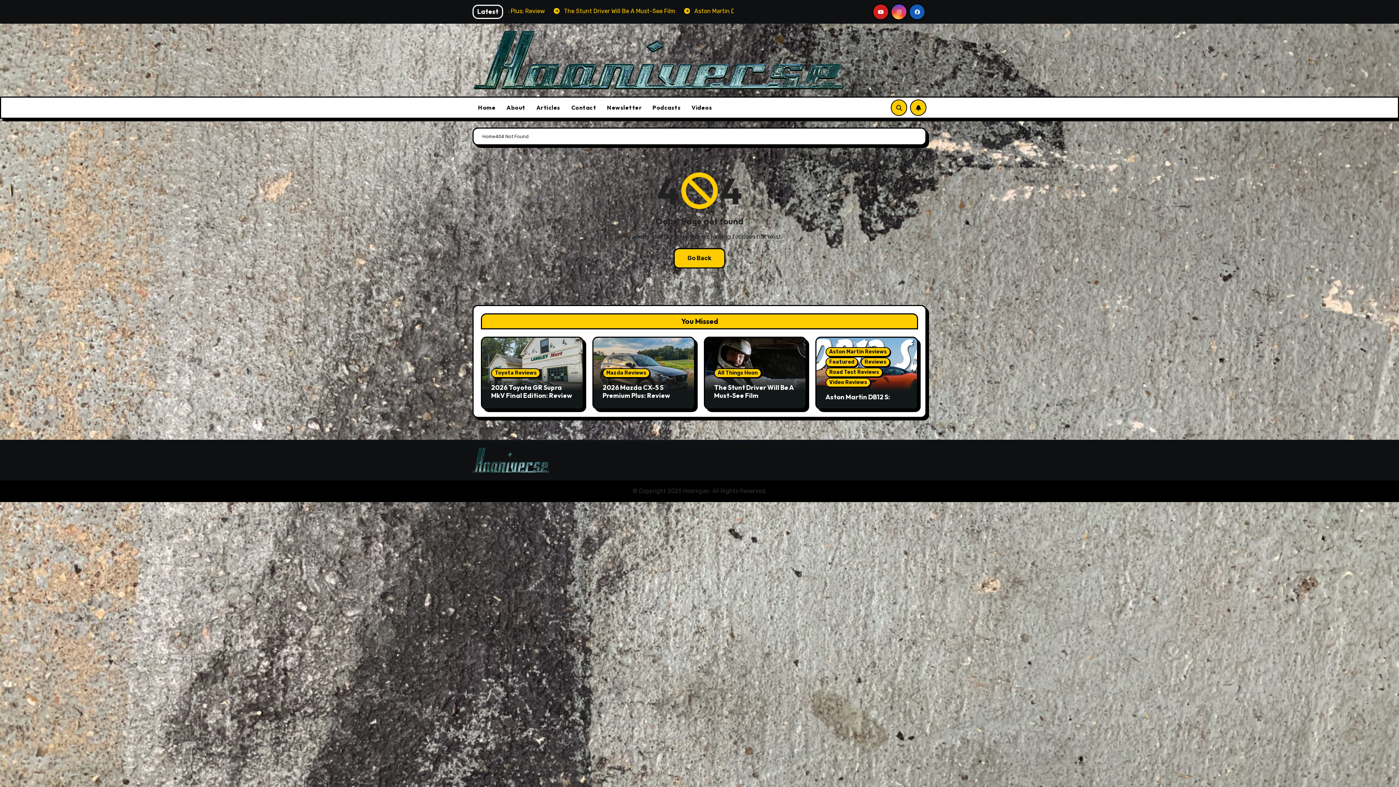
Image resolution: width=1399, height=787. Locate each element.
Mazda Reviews (626, 373)
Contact (583, 107)
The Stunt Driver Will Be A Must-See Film (753, 391)
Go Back (699, 258)
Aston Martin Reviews (858, 352)
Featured (841, 362)
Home (486, 107)
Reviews (875, 362)
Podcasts (667, 107)
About (515, 107)
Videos (701, 107)
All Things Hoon (738, 373)
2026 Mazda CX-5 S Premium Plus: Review (636, 391)
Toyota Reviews (516, 373)
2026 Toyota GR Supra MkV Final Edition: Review (531, 391)
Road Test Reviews (854, 372)
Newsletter (624, 107)
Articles (548, 107)
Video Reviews (848, 382)
